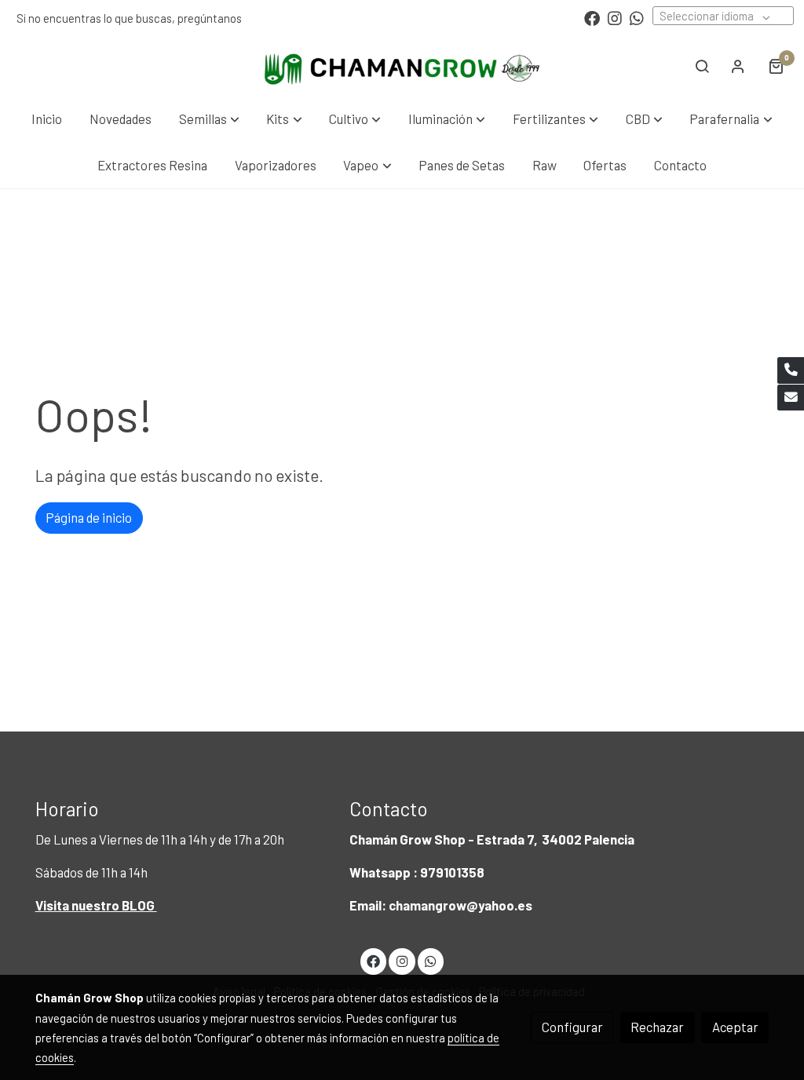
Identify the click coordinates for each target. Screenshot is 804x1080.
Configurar (572, 1026)
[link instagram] (615, 17)
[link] (402, 66)
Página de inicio (89, 517)
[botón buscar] (701, 66)
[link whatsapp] (637, 17)
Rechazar (657, 1026)
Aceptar (735, 1026)
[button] (209, 119)
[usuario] (738, 66)
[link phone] (790, 370)
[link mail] (790, 398)
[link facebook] (592, 17)
